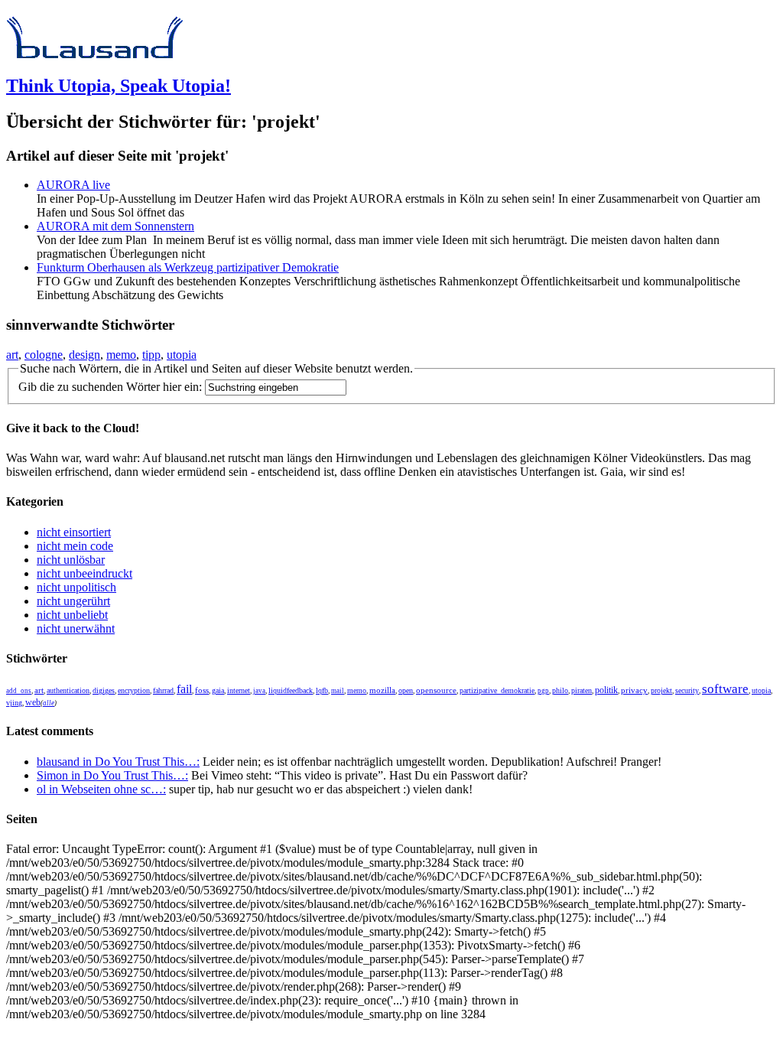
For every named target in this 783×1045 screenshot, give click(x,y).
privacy (634, 690)
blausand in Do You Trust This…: (118, 761)
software (725, 689)
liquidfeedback (290, 690)
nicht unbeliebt (72, 614)
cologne (43, 354)
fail (184, 689)
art (12, 354)
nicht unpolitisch (76, 587)
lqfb (322, 690)
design (84, 354)
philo (560, 690)
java (259, 691)
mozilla (382, 690)
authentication (68, 690)
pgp (543, 691)
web (33, 702)
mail (337, 691)
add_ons (18, 691)
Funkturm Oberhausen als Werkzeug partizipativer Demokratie (188, 267)
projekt (661, 690)
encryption (134, 690)
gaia (218, 690)
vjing (14, 702)
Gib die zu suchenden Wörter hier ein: (110, 386)
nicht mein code (75, 545)
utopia (182, 354)
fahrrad (163, 690)
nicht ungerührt (73, 600)
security (687, 690)
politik (606, 690)
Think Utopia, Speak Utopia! (118, 86)
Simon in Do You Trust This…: (112, 775)
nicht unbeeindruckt (84, 573)
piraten (581, 690)
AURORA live (73, 184)
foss (202, 690)
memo (121, 354)
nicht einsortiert (74, 532)
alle (48, 703)
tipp (151, 354)
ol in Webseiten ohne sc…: (101, 789)
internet (238, 690)
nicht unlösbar (71, 559)
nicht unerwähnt (76, 628)
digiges (104, 690)
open (405, 690)
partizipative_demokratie (497, 690)
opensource (436, 690)
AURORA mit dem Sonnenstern (115, 226)
